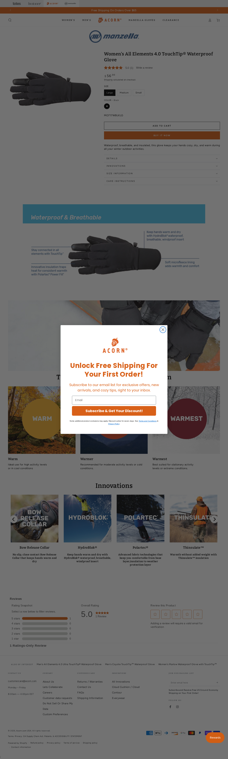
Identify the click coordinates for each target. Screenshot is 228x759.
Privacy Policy (113, 424)
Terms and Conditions (148, 421)
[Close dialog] (163, 330)
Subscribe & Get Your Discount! (114, 410)
